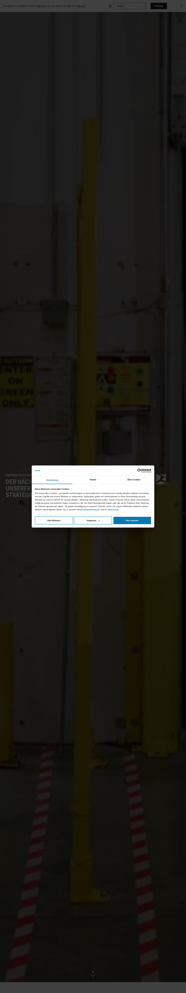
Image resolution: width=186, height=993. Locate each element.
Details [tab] (93, 479)
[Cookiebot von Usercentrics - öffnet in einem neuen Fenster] (139, 471)
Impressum (113, 509)
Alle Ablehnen (53, 520)
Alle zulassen (132, 520)
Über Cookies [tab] (133, 479)
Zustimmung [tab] (52, 480)
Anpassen (91, 520)
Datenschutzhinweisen (88, 509)
